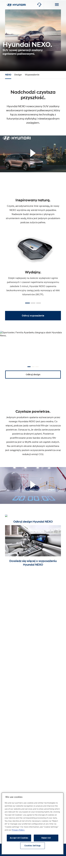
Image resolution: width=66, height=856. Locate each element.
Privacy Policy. (18, 830)
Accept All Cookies (19, 838)
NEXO (8, 74)
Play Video (33, 158)
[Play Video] (33, 153)
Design (18, 74)
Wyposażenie (32, 74)
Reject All (46, 838)
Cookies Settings (32, 845)
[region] (33, 823)
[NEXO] (16, 1)
